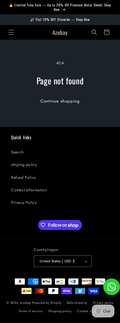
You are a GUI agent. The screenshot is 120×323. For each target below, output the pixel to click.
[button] (11, 32)
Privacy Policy (24, 202)
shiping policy (24, 164)
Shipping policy (60, 311)
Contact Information (29, 190)
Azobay (25, 302)
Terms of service (31, 311)
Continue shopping (60, 101)
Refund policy (77, 302)
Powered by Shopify (47, 302)
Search (17, 152)
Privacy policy (103, 302)
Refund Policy (23, 177)
